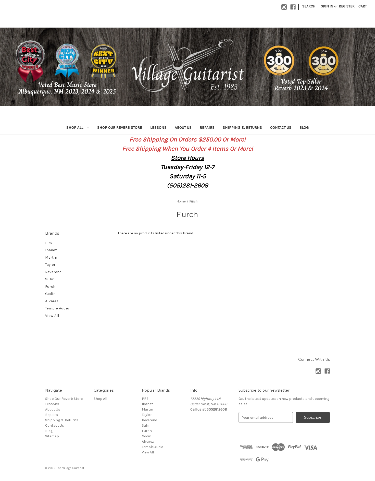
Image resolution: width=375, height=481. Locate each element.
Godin (50, 293)
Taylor (50, 264)
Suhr (49, 279)
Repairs (207, 127)
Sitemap (52, 436)
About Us (183, 127)
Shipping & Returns (242, 127)
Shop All (75, 127)
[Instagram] (284, 7)
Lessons (158, 127)
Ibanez (51, 250)
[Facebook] (293, 7)
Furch (50, 286)
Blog (304, 127)
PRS (48, 242)
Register (347, 6)
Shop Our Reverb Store (119, 127)
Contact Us (280, 127)
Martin (51, 257)
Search (308, 6)
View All (52, 315)
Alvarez (51, 301)
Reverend (53, 272)
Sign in (327, 6)
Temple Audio (57, 308)
